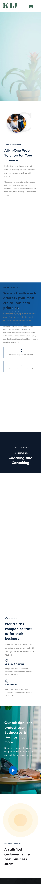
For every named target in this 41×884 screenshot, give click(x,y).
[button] (31, 6)
